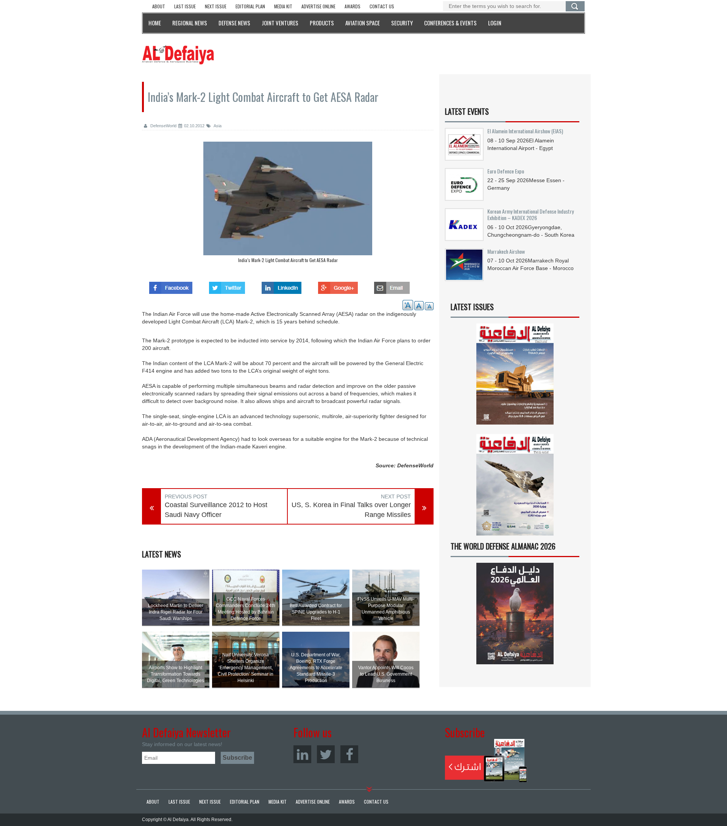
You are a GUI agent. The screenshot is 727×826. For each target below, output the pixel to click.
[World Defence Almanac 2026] (515, 613)
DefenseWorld (162, 125)
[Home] (178, 55)
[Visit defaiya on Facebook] (170, 286)
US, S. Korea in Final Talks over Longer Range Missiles (351, 509)
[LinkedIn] (302, 754)
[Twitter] (326, 754)
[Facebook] (349, 754)
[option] (288, 204)
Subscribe (486, 760)
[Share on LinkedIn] (281, 286)
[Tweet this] (227, 286)
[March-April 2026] (515, 377)
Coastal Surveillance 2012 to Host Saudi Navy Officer (216, 509)
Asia (217, 125)
